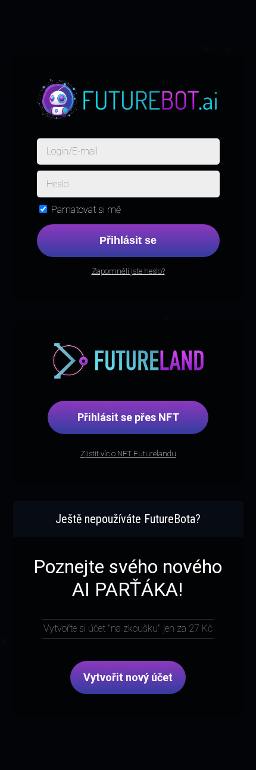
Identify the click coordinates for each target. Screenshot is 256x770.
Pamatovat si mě (86, 209)
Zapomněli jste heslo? (128, 271)
